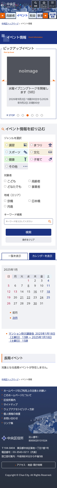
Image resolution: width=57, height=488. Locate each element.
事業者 (41, 15)
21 (22, 297)
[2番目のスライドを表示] (23, 115)
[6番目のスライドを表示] (42, 115)
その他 (13, 166)
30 (35, 303)
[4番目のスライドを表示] (32, 115)
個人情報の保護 (12, 414)
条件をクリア (28, 240)
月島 (10, 206)
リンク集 (8, 423)
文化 (36, 152)
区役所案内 (10, 400)
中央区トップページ (10, 24)
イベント (22, 15)
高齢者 (10, 15)
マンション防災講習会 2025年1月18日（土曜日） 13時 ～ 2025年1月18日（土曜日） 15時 (32, 337)
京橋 (10, 201)
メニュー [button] (52, 6)
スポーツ (14, 152)
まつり (38, 145)
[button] (2, 15)
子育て (38, 159)
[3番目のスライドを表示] (27, 115)
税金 (32, 15)
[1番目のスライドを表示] (18, 115)
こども (11, 181)
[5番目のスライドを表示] (37, 115)
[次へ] (52, 80)
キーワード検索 (13, 214)
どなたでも (14, 186)
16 (35, 291)
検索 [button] (35, 6)
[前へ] (4, 80)
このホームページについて (18, 395)
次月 (15, 318)
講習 (12, 145)
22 (28, 297)
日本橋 (36, 201)
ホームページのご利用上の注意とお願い (25, 391)
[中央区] (9, 5)
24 (41, 297)
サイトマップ (11, 404)
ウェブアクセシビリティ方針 (19, 409)
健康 (12, 159)
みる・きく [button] (44, 5)
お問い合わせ (11, 418)
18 (48, 291)
